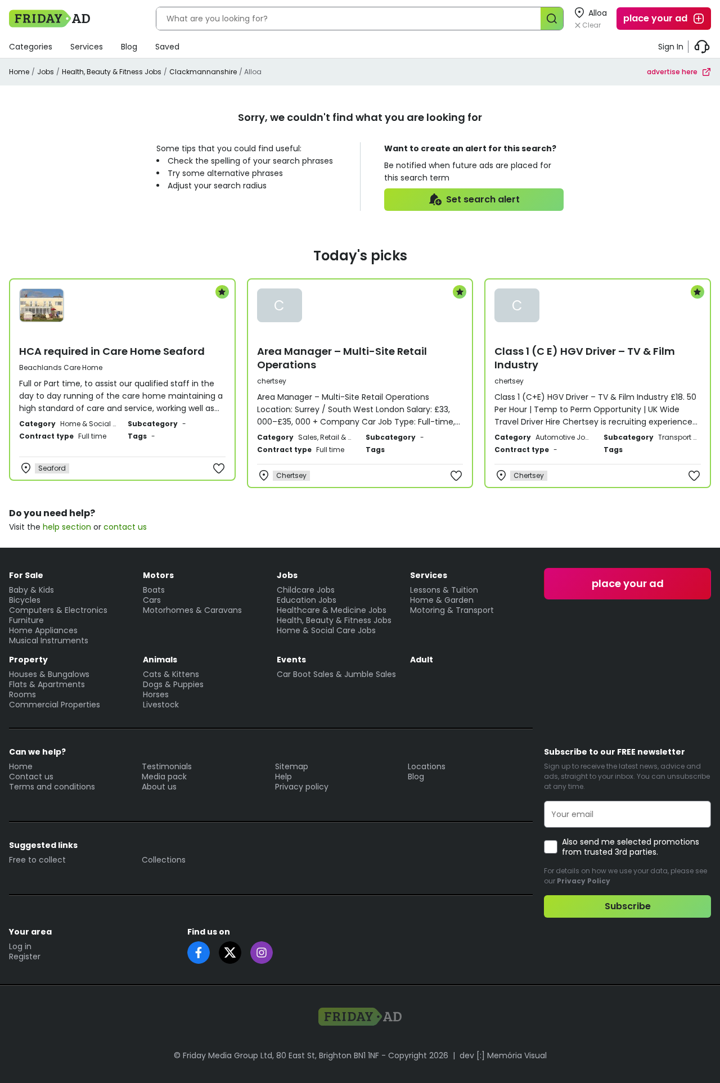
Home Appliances (43, 630)
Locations (427, 766)
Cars (152, 600)
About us (159, 786)
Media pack (164, 776)
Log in (20, 946)
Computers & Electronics (58, 610)
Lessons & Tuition (444, 590)
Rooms (22, 694)
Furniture (26, 620)
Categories (30, 46)
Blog (129, 46)
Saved (167, 46)
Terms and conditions (52, 786)
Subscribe (628, 906)
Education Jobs (306, 600)
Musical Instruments (48, 640)
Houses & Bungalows (49, 674)
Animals (160, 660)
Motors (158, 575)
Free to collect (37, 859)
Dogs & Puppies (173, 684)
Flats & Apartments (47, 684)
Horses (156, 694)
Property (28, 660)
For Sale (26, 575)
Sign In (670, 46)
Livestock (161, 705)
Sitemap (291, 766)
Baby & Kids (31, 590)
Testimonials (167, 766)
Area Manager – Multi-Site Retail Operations (342, 358)
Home (19, 71)
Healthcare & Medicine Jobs (331, 610)
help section (67, 527)
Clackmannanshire (203, 71)
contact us (125, 527)
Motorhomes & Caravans (192, 610)
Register (24, 956)
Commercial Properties (54, 705)
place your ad (655, 18)
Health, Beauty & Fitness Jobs (111, 71)
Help (283, 776)
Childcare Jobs (306, 590)
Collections (164, 859)
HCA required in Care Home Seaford (112, 351)
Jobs (45, 71)
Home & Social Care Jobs (326, 630)
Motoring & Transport (452, 610)
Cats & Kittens (171, 674)
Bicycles (24, 600)
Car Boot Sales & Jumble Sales (336, 674)
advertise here (672, 71)
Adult (421, 660)
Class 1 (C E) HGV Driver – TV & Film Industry (584, 358)
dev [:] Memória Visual (503, 1055)
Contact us (31, 776)
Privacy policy (301, 786)
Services (86, 46)
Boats (154, 590)
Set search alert (483, 199)
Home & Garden (442, 600)
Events (291, 660)
